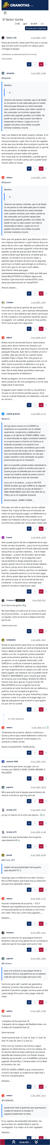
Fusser (9, 537)
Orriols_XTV (11, 810)
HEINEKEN (11, 640)
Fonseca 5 (10, 600)
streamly (10, 73)
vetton (9, 177)
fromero (10, 932)
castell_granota (13, 414)
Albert (9, 337)
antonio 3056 (12, 761)
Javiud (9, 855)
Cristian (9, 302)
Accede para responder (36, 28)
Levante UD (7, 24)
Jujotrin (9, 787)
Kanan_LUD (11, 37)
